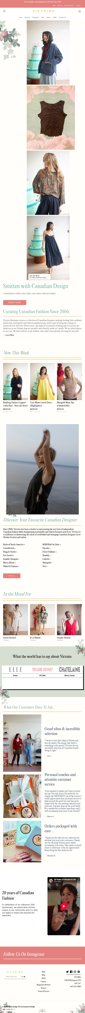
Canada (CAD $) (68, 6)
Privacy (43, 988)
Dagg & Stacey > (10, 552)
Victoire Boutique (13, 1007)
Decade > (46, 548)
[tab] (15, 670)
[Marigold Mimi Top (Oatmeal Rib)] (69, 381)
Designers (35, 17)
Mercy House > (9, 563)
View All (11, 576)
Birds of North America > (14, 544)
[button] (9, 1009)
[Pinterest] (78, 972)
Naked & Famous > (11, 566)
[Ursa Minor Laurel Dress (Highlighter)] (42, 381)
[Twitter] (67, 972)
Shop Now (14, 302)
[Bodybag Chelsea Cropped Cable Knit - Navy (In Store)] (15, 381)
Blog (43, 975)
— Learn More (8, 335)
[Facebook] (71, 972)
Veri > (44, 566)
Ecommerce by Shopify (29, 1007)
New (20, 17)
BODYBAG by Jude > (51, 544)
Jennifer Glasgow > (11, 559)
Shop (43, 972)
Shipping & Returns (43, 985)
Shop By (27, 17)
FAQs (54, 5)
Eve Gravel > (8, 555)
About (49, 17)
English (78, 6)
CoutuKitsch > (9, 548)
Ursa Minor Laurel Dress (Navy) (37, 278)
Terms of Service (43, 991)
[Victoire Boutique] (43, 11)
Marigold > (47, 563)
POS (19, 1007)
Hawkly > (46, 555)
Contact (43, 982)
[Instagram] (75, 972)
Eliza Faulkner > (49, 552)
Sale (42, 17)
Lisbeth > (46, 559)
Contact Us (60, 5)
